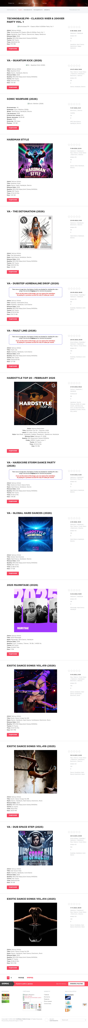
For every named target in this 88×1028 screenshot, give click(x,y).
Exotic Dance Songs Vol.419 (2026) (31, 666)
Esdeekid (73, 409)
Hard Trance (80, 44)
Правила (46, 999)
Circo (72, 407)
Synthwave (78, 693)
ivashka (72, 113)
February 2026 (74, 404)
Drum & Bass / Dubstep (77, 295)
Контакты (47, 996)
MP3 (71, 121)
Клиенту (35, 3)
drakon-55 (73, 35)
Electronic (73, 695)
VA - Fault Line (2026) (21, 331)
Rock (78, 695)
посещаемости (38, 9)
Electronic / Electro (76, 75)
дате (20, 9)
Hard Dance (80, 607)
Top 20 (79, 402)
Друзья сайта (23, 3)
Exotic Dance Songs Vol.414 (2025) (31, 899)
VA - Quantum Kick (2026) (24, 60)
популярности (28, 9)
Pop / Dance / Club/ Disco (78, 71)
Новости (11, 3)
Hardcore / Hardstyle (76, 33)
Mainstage (73, 607)
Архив (44, 3)
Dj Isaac (78, 409)
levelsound (73, 393)
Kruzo (83, 409)
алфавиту (47, 9)
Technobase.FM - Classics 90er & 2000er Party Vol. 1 (35, 20)
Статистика (47, 1003)
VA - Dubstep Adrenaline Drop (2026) (33, 283)
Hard (76, 165)
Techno (72, 389)
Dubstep (72, 307)
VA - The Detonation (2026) (26, 211)
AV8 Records (79, 406)
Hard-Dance (77, 121)
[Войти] (83, 3)
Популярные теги (74, 9)
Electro (83, 86)
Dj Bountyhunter (79, 407)
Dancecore (73, 46)
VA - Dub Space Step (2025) (25, 827)
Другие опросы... (61, 983)
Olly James (73, 411)
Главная (46, 994)
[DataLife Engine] (3, 3)
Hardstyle (73, 44)
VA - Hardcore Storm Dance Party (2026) (31, 464)
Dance (72, 86)
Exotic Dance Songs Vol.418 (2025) (31, 746)
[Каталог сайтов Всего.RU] (11, 998)
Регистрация (48, 1001)
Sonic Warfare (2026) (22, 99)
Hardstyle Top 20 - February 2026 (31, 378)
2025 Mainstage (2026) (22, 585)
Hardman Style (18, 140)
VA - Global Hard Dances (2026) (29, 513)
